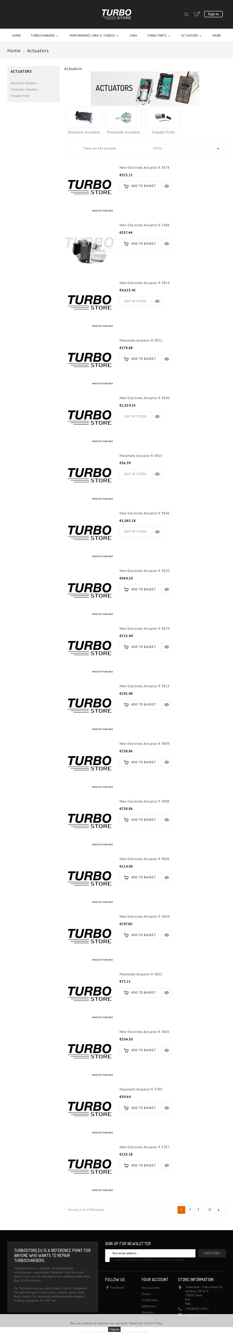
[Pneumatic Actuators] (124, 117)
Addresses (149, 1306)
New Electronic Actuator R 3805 (144, 1031)
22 (209, 1210)
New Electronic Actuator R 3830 (144, 570)
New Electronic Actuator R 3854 (144, 282)
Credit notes (150, 1300)
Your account (155, 1279)
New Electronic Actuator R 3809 (144, 743)
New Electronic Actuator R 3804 (144, 916)
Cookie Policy (153, 1323)
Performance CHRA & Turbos (94, 35)
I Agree (114, 1329)
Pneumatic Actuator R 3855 (140, 455)
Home (16, 35)
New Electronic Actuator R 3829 (144, 628)
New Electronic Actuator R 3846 (144, 513)
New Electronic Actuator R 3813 (144, 686)
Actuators (191, 35)
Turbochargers (44, 35)
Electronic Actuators (24, 83)
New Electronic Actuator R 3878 (144, 167)
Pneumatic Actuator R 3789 (140, 1089)
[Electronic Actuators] (84, 117)
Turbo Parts (159, 35)
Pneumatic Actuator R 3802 (140, 974)
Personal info (151, 1288)
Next (218, 1210)
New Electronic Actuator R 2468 (144, 225)
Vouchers (148, 1312)
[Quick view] (166, 186)
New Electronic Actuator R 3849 (144, 397)
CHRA (133, 35)
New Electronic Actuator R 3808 (144, 801)
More (217, 35)
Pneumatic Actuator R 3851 (140, 340)
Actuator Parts (20, 96)
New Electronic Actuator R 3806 (144, 858)
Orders (146, 1294)
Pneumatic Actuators (24, 89)
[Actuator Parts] (163, 117)
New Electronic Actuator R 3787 (144, 1147)
